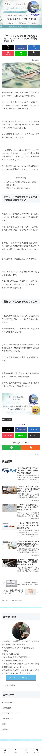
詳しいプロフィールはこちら (21, 678)
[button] (34, 53)
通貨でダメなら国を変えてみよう (18, 188)
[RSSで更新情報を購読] (30, 447)
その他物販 (7, 419)
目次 (18, 178)
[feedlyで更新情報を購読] (11, 447)
